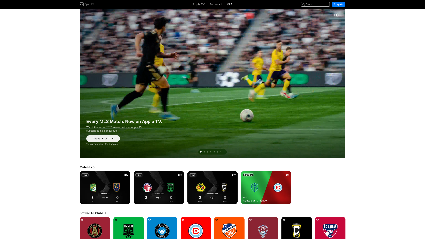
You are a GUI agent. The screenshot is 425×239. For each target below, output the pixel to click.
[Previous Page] (76, 187)
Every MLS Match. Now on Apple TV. (212, 83)
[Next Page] (348, 187)
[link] (87, 167)
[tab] (201, 152)
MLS (229, 4)
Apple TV (199, 4)
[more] (126, 200)
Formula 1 (216, 4)
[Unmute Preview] (336, 15)
